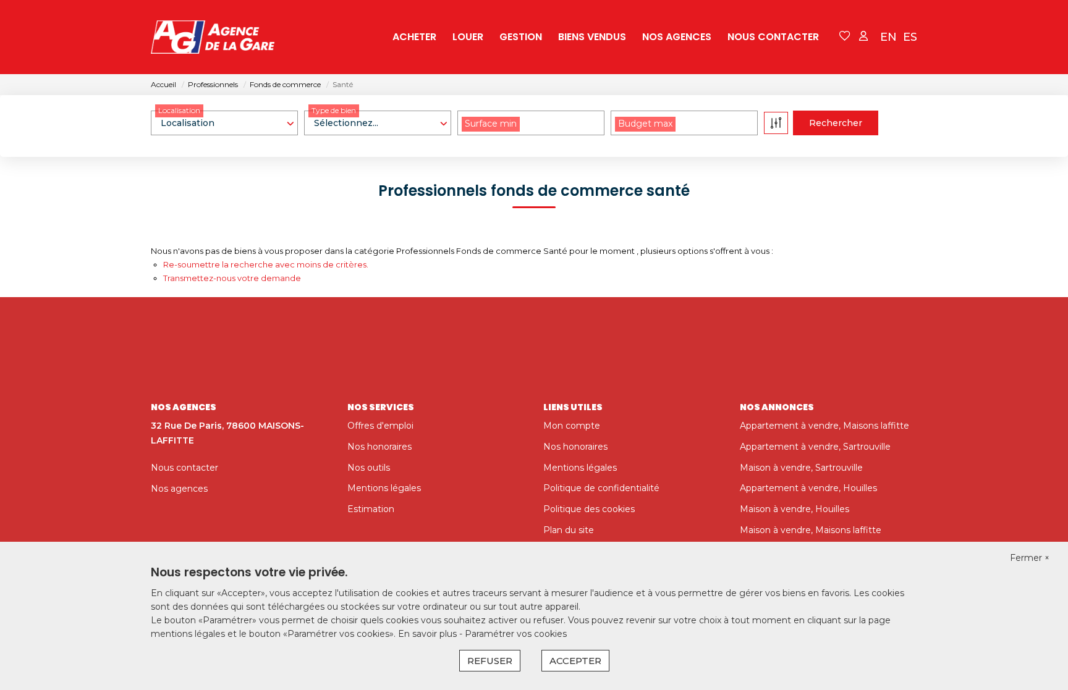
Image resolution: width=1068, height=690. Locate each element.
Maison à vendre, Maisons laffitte (810, 530)
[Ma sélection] (844, 36)
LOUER (467, 37)
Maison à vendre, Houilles (794, 509)
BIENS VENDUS (592, 37)
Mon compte (571, 425)
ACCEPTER (575, 661)
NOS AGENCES (676, 37)
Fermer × (1029, 557)
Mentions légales (384, 488)
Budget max (645, 123)
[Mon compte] (863, 36)
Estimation (370, 509)
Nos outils (368, 467)
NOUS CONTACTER (773, 37)
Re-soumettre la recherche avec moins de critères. (265, 264)
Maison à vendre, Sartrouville (801, 467)
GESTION (520, 37)
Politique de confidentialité (601, 488)
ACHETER (414, 37)
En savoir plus (428, 633)
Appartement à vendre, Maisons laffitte (824, 425)
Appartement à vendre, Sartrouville (815, 446)
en (888, 37)
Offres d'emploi (380, 425)
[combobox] (224, 123)
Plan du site (568, 530)
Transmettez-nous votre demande (232, 278)
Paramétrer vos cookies (516, 633)
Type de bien (334, 110)
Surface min (491, 123)
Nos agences (179, 488)
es (910, 37)
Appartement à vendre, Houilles (808, 488)
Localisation (179, 110)
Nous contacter (184, 467)
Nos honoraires (379, 446)
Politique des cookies (589, 509)
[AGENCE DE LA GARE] (212, 37)
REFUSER (489, 661)
